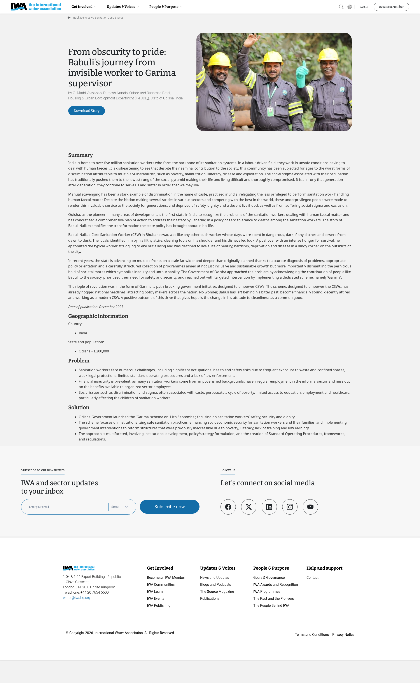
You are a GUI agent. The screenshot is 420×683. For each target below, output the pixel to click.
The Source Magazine (217, 591)
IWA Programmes (266, 591)
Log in (364, 6)
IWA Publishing (158, 605)
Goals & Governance (269, 578)
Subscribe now (169, 506)
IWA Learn (155, 591)
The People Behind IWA (271, 605)
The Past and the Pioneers (273, 598)
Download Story (87, 111)
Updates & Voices (121, 7)
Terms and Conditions (312, 635)
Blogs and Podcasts (215, 584)
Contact (312, 578)
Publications (209, 598)
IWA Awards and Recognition (275, 584)
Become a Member (391, 6)
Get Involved (82, 7)
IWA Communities (161, 584)
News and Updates (214, 578)
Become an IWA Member (166, 578)
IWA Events (155, 598)
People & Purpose (164, 7)
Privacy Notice (343, 635)
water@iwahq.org (76, 598)
